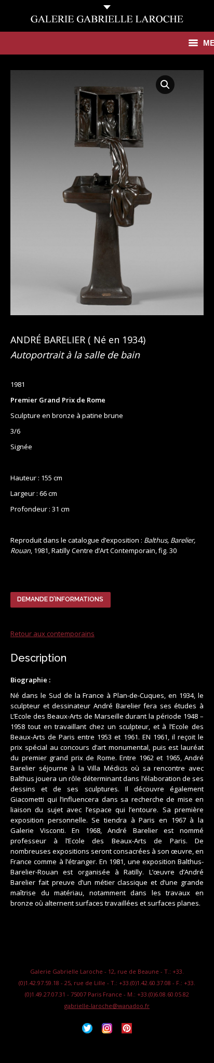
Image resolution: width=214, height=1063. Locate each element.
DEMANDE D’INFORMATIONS (60, 599)
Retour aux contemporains (52, 633)
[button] (165, 84)
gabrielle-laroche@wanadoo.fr (107, 1006)
